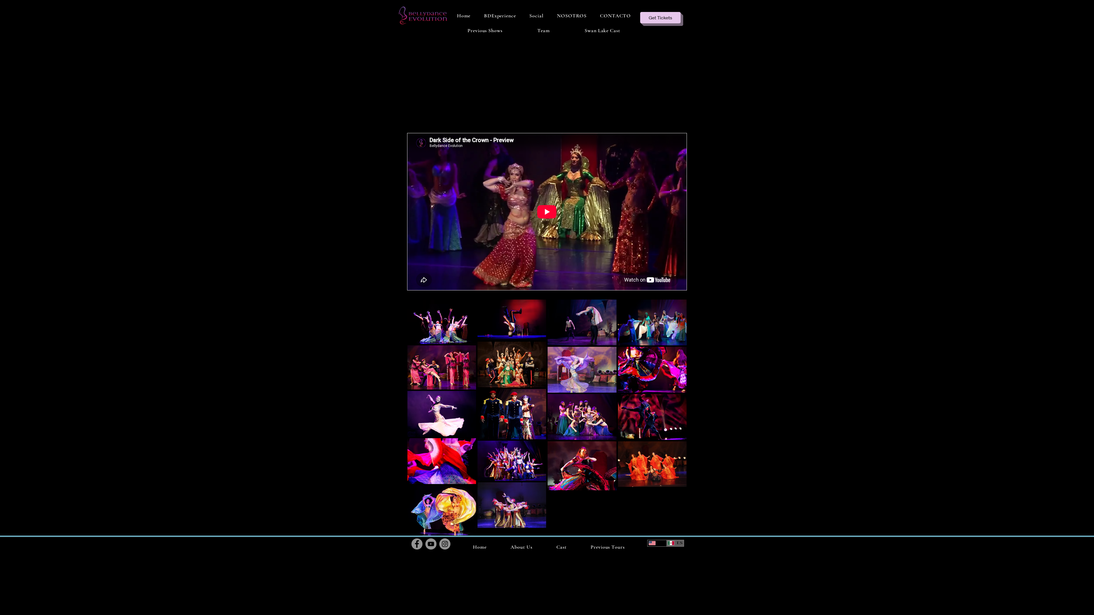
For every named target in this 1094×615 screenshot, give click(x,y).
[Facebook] (417, 544)
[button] (485, 30)
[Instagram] (444, 544)
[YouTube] (430, 544)
